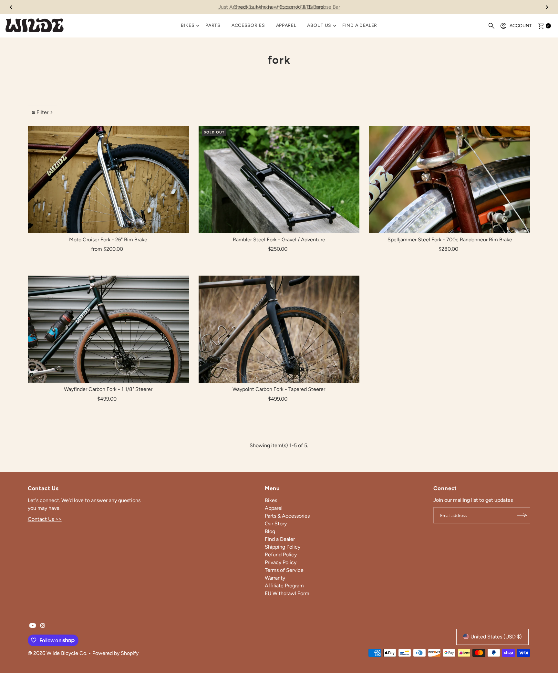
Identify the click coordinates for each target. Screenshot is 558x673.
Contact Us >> (45, 519)
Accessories (248, 25)
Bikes (188, 25)
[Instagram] (42, 626)
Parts (213, 25)
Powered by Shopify (115, 653)
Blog (270, 531)
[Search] (491, 26)
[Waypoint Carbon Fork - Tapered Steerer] (279, 329)
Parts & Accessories (287, 515)
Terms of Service (284, 570)
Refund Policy (281, 554)
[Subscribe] (522, 515)
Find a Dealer (359, 25)
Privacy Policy (280, 562)
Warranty (275, 577)
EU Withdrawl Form (287, 593)
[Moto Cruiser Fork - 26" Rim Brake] (108, 179)
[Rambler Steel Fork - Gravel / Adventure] (279, 179)
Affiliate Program (284, 585)
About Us (319, 25)
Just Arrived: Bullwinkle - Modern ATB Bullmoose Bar (279, 7)
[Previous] (11, 7)
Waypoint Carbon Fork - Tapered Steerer (278, 389)
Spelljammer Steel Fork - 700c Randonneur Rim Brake (450, 240)
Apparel (286, 25)
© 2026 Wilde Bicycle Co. (58, 653)
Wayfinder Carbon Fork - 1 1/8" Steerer (108, 389)
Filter (42, 112)
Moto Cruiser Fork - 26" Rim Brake (108, 240)
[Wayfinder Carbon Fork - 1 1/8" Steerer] (108, 329)
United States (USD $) (496, 636)
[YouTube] (32, 626)
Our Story (276, 523)
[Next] (546, 7)
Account (521, 25)
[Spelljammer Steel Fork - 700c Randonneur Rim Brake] (449, 179)
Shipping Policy (282, 546)
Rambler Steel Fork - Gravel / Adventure (279, 240)
